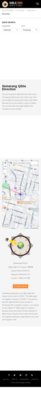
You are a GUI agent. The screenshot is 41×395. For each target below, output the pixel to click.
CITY (23, 26)
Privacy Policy (24, 379)
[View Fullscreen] (5, 171)
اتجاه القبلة (6, 379)
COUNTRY (6, 26)
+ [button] (5, 162)
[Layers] (35, 168)
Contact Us (34, 379)
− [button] (5, 166)
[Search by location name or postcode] (11, 163)
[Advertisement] (20, 58)
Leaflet (27, 228)
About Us (14, 379)
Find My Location (20, 286)
